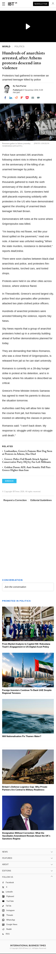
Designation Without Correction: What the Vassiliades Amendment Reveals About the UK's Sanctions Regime (26, 836)
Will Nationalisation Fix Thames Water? (21, 736)
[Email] (32, 97)
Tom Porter (21, 86)
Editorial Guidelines (41, 500)
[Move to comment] (38, 97)
